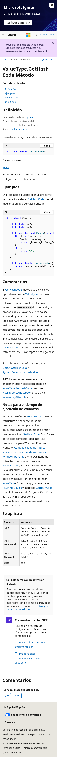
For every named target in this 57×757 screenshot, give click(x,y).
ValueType (31, 294)
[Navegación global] (3, 35)
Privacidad (8, 738)
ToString (8, 487)
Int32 (6, 167)
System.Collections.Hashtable (20, 372)
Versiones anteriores (13, 734)
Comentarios (12, 97)
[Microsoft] (28, 35)
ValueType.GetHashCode (17, 388)
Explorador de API (20, 59)
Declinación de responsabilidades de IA (24, 729)
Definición (10, 89)
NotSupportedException (17, 392)
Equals (18, 487)
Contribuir (44, 734)
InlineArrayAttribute (14, 397)
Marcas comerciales (34, 747)
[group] (28, 245)
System (30, 117)
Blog (30, 734)
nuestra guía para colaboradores (27, 607)
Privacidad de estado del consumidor (22, 743)
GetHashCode (36, 199)
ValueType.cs (18, 129)
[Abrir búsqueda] (36, 35)
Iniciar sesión (47, 34)
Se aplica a (10, 101)
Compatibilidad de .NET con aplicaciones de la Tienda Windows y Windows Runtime (25, 452)
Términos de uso (11, 747)
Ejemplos (10, 93)
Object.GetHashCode (15, 368)
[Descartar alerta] (51, 5)
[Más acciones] (51, 59)
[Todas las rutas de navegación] (5, 59)
